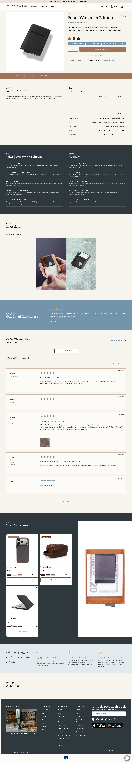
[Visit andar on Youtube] (110, 719)
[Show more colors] (124, 36)
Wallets (44, 713)
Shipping (78, 717)
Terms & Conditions (113, 750)
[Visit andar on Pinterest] (115, 719)
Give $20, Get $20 (64, 735)
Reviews (35, 76)
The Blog (61, 717)
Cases (44, 717)
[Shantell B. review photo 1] (45, 442)
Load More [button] (66, 501)
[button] (51, 264)
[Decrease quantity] (69, 49)
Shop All (34, 6)
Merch (44, 727)
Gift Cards (45, 730)
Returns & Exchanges (79, 721)
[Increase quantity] (77, 49)
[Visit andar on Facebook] (97, 719)
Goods (44, 723)
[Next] (131, 1)
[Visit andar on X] (102, 719)
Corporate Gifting (63, 739)
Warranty (79, 725)
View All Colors (121, 35)
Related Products (46, 76)
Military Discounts (63, 729)
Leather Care (80, 729)
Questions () (25, 358)
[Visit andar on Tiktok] (106, 719)
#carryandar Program (62, 721)
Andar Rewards (63, 732)
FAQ (77, 713)
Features (26, 76)
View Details (22, 580)
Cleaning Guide (80, 732)
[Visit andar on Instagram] (93, 719)
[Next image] (61, 41)
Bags (43, 720)
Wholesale (61, 725)
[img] (81, 373)
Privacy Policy (103, 750)
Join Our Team (80, 735)
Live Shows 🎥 (62, 745)
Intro (18, 76)
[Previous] (1, 1)
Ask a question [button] (66, 351)
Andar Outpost (63, 742)
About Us (61, 713)
